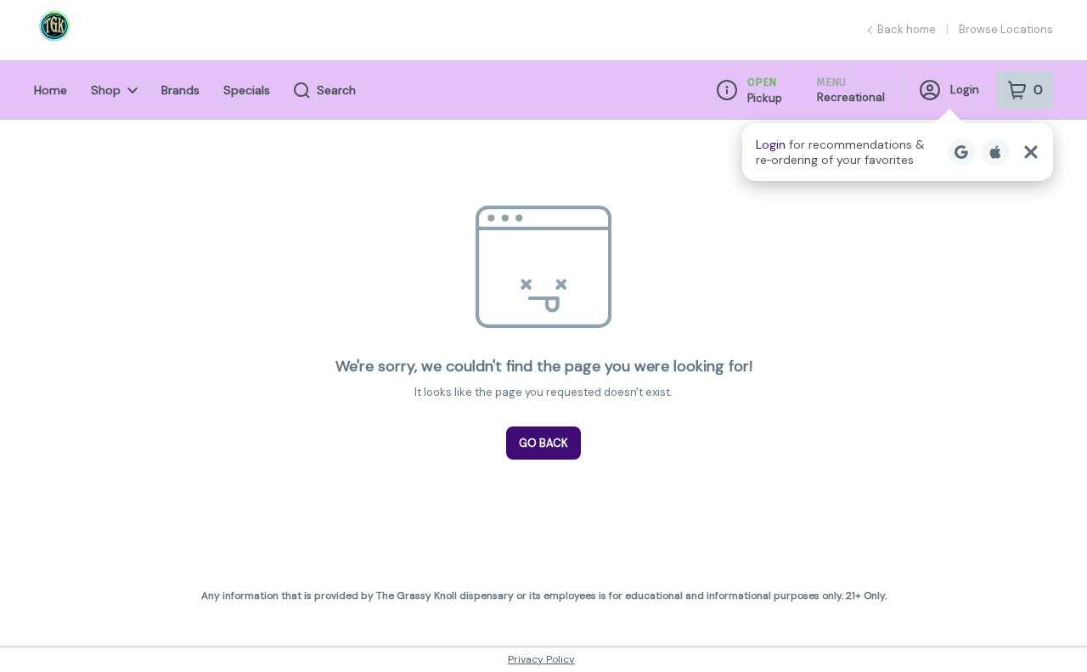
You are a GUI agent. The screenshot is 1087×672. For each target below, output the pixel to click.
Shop (106, 90)
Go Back (543, 443)
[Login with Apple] (995, 152)
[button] (897, 152)
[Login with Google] (961, 152)
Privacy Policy (541, 659)
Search (336, 90)
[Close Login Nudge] (1030, 152)
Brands (180, 90)
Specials (246, 90)
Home (50, 90)
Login (964, 89)
